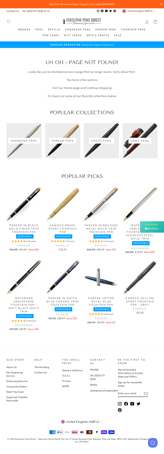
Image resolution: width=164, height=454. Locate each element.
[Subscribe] (146, 393)
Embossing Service (17, 381)
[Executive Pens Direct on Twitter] (138, 404)
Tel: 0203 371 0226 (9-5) (36, 11)
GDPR (65, 386)
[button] (24, 241)
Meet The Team (15, 391)
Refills (54, 29)
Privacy (66, 380)
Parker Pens (105, 29)
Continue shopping (99, 88)
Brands (24, 29)
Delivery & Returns (72, 370)
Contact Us (12, 11)
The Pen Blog (41, 367)
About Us (11, 367)
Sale (118, 35)
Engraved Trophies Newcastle (17, 399)
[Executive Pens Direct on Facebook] (126, 404)
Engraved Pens (78, 29)
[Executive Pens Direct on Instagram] (120, 404)
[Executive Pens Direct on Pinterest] (120, 410)
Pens (39, 29)
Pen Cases (51, 35)
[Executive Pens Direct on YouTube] (132, 404)
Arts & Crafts (97, 35)
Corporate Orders (16, 386)
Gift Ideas (73, 35)
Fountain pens (133, 29)
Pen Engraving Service (14, 374)
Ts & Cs (66, 375)
